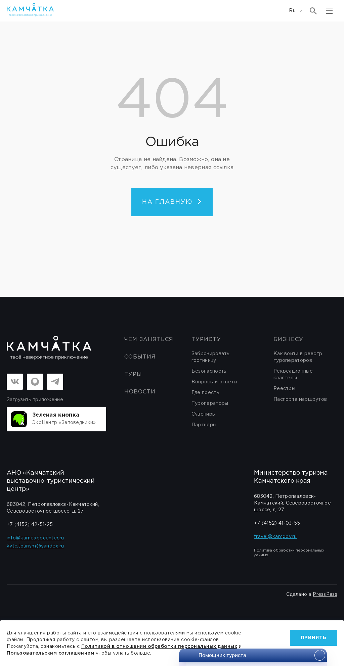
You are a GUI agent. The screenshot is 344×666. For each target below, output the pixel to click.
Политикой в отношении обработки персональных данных (159, 647)
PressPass (325, 594)
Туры (133, 374)
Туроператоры (209, 403)
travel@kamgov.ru (275, 537)
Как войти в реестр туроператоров (297, 357)
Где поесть (205, 393)
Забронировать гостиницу (210, 357)
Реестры (284, 389)
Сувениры (203, 414)
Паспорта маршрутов (300, 399)
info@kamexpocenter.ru (35, 538)
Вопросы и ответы (214, 382)
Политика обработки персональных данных (289, 553)
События (140, 357)
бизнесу (288, 339)
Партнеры (203, 425)
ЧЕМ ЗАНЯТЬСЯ (148, 339)
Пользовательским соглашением (50, 653)
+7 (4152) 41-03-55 (277, 523)
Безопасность (208, 371)
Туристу (206, 339)
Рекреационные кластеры (293, 374)
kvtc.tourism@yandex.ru (35, 546)
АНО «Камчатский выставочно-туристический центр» (51, 481)
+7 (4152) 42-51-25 (30, 525)
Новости (140, 391)
